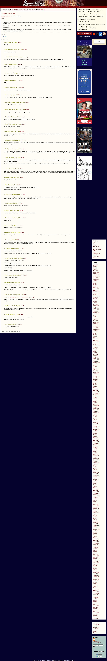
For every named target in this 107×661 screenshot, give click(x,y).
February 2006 (96, 605)
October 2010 (95, 528)
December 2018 (96, 391)
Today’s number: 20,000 (8, 13)
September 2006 (96, 596)
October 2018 (95, 394)
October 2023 (95, 311)
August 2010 (95, 530)
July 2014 (95, 465)
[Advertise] (84, 34)
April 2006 (95, 603)
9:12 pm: (24, 305)
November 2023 (96, 309)
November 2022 (96, 326)
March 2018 (95, 404)
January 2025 (95, 290)
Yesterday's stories (83, 29)
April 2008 (95, 569)
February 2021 (96, 355)
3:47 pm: (27, 57)
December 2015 (96, 441)
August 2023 (95, 314)
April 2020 (95, 369)
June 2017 (95, 416)
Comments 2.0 (97, 642)
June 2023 (95, 316)
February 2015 (96, 455)
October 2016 (95, 428)
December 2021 (96, 341)
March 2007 (95, 587)
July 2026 (95, 265)
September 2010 (96, 529)
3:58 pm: (22, 73)
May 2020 (95, 368)
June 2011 (95, 516)
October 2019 (95, 377)
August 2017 (95, 414)
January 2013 (95, 490)
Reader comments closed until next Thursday (89, 11)
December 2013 (96, 475)
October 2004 (95, 618)
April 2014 (95, 469)
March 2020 (95, 371)
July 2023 (95, 315)
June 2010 (95, 533)
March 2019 (95, 387)
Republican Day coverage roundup (87, 19)
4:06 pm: (20, 95)
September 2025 (96, 279)
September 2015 (96, 446)
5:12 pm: (24, 194)
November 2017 (96, 409)
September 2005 (96, 627)
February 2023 (96, 322)
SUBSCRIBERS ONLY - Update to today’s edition (91, 9)
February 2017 (96, 422)
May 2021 (95, 351)
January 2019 (95, 390)
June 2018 (95, 400)
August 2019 (95, 380)
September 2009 (96, 546)
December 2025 (96, 275)
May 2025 (95, 284)
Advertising (95, 255)
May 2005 (95, 632)
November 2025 (96, 276)
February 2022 (96, 339)
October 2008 (95, 561)
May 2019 (95, 384)
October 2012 (95, 494)
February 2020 (96, 372)
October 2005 (95, 626)
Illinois (94, 243)
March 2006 (95, 604)
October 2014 (95, 461)
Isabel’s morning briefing (84, 21)
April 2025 (95, 286)
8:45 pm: (22, 282)
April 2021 (95, 352)
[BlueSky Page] (100, 35)
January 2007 (95, 590)
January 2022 (95, 340)
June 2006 (95, 600)
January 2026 (95, 273)
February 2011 (96, 522)
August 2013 (95, 480)
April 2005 (95, 610)
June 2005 (95, 631)
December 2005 (96, 608)
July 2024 (95, 298)
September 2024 (96, 295)
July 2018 (95, 398)
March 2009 (95, 554)
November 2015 (96, 443)
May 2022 (95, 334)
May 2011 (95, 518)
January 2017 (95, 423)
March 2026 (95, 270)
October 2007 (95, 578)
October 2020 (95, 361)
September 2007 (96, 579)
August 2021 (95, 347)
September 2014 (96, 462)
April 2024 (95, 302)
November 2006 (96, 593)
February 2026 (96, 272)
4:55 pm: (21, 168)
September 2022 (96, 329)
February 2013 (96, 489)
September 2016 (96, 429)
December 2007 (96, 575)
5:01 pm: (20, 184)
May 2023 (95, 318)
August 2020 (95, 364)
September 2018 (96, 396)
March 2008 (95, 571)
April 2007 (95, 586)
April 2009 (95, 553)
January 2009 (95, 557)
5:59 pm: (23, 218)
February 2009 (96, 555)
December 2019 (96, 375)
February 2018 (96, 405)
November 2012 (96, 493)
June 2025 (95, 283)
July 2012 (95, 498)
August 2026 (95, 264)
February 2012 (96, 505)
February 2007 (96, 589)
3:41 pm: (19, 42)
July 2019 (95, 382)
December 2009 (96, 541)
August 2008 (95, 564)
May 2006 (95, 601)
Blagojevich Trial (96, 253)
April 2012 (95, 503)
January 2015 (95, 457)
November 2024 (96, 293)
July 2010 (95, 532)
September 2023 (96, 312)
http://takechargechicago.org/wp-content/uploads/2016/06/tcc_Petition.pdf (19, 297)
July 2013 (95, 482)
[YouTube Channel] (94, 35)
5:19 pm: (21, 203)
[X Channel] (97, 35)
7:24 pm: (19, 239)
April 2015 (95, 453)
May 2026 (95, 268)
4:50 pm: (22, 157)
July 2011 (95, 515)
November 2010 (96, 526)
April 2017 (95, 419)
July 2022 (95, 332)
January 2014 (95, 473)
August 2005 (95, 628)
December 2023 (96, 308)
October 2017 (95, 411)
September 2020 (96, 362)
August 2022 (95, 330)
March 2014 (95, 471)
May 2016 (95, 434)
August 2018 (95, 397)
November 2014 (96, 459)
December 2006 (96, 592)
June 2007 (95, 583)
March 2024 (95, 304)
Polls (94, 257)
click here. (43, 9)
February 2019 (96, 389)
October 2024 (95, 294)
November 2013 (96, 476)
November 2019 (96, 376)
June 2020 (95, 366)
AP (3, 18)
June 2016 (95, 433)
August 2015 (95, 447)
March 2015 (95, 454)
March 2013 (95, 487)
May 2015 (95, 451)
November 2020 (96, 359)
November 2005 (96, 624)
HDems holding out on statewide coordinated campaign (91, 14)
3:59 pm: (20, 80)
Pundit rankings (96, 246)
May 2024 (95, 301)
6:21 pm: (22, 232)
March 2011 (95, 521)
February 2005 (96, 612)
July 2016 (95, 432)
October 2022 (95, 327)
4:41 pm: (23, 140)
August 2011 (95, 514)
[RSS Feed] (104, 35)
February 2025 (96, 289)
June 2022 (95, 333)
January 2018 (95, 407)
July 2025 (95, 282)
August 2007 (95, 580)
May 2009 (95, 551)
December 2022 (96, 325)
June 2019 (95, 383)
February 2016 (96, 439)
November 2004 (96, 617)
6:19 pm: (20, 225)
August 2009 (95, 547)
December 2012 (96, 491)
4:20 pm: (23, 124)
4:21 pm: (22, 131)
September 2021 (96, 346)
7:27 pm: (23, 248)
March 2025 (95, 287)
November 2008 (96, 560)
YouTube (95, 245)
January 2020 (95, 373)
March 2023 (95, 321)
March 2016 (95, 437)
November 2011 (96, 510)
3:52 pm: (20, 64)
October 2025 (95, 277)
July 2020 (95, 365)
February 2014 (96, 472)
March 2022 (95, 337)
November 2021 (96, 343)
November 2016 (96, 426)
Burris (94, 252)
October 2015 (95, 444)
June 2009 (95, 550)
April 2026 (95, 269)
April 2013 (95, 486)
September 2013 (96, 479)
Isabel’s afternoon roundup (85, 13)
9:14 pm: (21, 314)
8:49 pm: (25, 294)
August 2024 (95, 297)
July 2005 (95, 630)
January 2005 (95, 614)
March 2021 (95, 354)
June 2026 (95, 266)
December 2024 (96, 291)
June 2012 (95, 500)
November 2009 (96, 543)
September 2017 (96, 412)
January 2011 (95, 523)
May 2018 (95, 401)
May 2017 (95, 418)
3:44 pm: (25, 49)
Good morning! (82, 23)
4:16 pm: (23, 117)
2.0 (95, 641)
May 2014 (95, 468)
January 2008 (95, 573)
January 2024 (95, 307)
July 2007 (95, 582)
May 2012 (95, 501)
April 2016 (95, 436)
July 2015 (95, 448)
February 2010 (96, 539)
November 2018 (96, 393)
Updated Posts (96, 256)
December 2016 (96, 425)
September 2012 (96, 496)
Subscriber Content (97, 249)
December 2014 (96, 458)
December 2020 (96, 358)
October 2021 (95, 344)
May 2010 (95, 535)
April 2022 (95, 336)
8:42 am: (20, 324)
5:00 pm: (21, 177)
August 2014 (95, 464)
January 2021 (95, 357)
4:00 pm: (22, 87)
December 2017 (96, 408)
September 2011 (96, 512)
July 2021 (95, 348)
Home (94, 242)
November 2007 (96, 576)
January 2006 (95, 607)
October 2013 (95, 478)
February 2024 (96, 305)
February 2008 (96, 572)
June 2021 (95, 350)
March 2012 (95, 504)
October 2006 (95, 594)
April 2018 (95, 403)
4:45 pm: (23, 149)
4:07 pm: (27, 102)
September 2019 (96, 379)
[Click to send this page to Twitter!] (5, 37)
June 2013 (95, 483)
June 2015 (95, 450)
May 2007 (95, 585)
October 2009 (95, 544)
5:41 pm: (21, 210)
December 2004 (96, 615)
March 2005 (95, 611)
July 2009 (95, 548)
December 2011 (96, 508)
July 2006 (95, 598)
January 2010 (95, 540)
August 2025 (95, 280)
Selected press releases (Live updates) (87, 28)
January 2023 (95, 323)
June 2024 (95, 300)
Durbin (94, 250)
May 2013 (95, 485)
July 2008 (95, 565)
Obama (94, 248)
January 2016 (95, 440)
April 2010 (95, 536)
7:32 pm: (25, 258)
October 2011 (95, 511)
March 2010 (95, 537)
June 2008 (95, 567)
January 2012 (95, 507)
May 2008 (95, 568)
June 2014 (95, 466)
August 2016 (95, 430)
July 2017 (95, 415)
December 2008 (96, 558)
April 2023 (95, 319)
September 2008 (96, 562)
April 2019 (95, 386)
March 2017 (95, 421)
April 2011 (95, 519)
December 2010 (96, 525)
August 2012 (95, 497)
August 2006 (95, 597)
